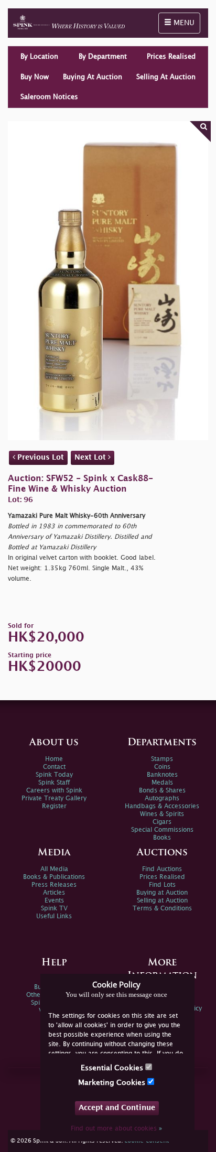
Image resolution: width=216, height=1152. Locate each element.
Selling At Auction (166, 77)
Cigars (162, 822)
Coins (162, 767)
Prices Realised (171, 56)
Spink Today (54, 775)
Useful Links (54, 916)
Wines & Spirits (162, 814)
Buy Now (34, 77)
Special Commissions (162, 830)
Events (54, 901)
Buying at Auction (162, 893)
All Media (54, 869)
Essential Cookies (113, 1067)
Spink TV (54, 908)
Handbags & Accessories (162, 806)
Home (54, 759)
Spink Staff (54, 783)
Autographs (162, 798)
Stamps (162, 759)
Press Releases (54, 885)
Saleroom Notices (49, 97)
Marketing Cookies (112, 1082)
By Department (103, 56)
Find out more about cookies (116, 1129)
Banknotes (162, 775)
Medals (162, 783)
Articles (54, 893)
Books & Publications (54, 877)
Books (162, 838)
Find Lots (162, 885)
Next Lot (91, 457)
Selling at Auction (162, 901)
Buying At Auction (92, 77)
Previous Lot (39, 457)
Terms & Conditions (162, 908)
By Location (39, 56)
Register (54, 806)
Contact (54, 767)
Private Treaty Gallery (54, 798)
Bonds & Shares (162, 791)
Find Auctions (162, 869)
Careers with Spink (54, 791)
